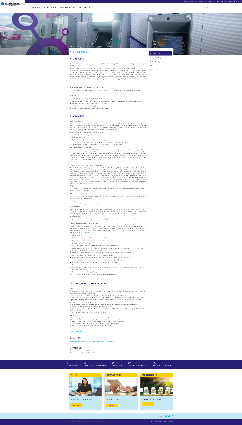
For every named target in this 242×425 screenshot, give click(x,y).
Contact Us (212, 1)
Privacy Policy (83, 415)
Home (70, 415)
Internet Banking (203, 1)
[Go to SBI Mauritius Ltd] (11, 4)
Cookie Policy (106, 415)
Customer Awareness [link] (157, 70)
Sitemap (76, 415)
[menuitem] (35, 7)
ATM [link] (151, 66)
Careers (231, 1)
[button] (220, 8)
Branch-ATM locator (84, 232)
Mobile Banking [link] (155, 62)
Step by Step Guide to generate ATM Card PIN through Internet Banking (92, 341)
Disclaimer (90, 415)
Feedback (238, 1)
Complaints (98, 415)
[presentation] (35, 7)
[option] (156, 392)
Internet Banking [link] (155, 58)
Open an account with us (190, 1)
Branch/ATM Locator (222, 1)
